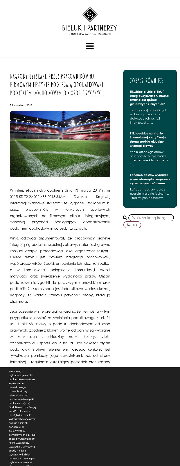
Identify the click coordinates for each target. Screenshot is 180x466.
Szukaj (132, 225)
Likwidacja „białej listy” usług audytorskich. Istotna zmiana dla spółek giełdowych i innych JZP (149, 98)
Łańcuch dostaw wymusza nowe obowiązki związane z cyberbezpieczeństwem (150, 179)
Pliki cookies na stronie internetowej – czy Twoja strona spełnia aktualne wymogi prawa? (148, 139)
